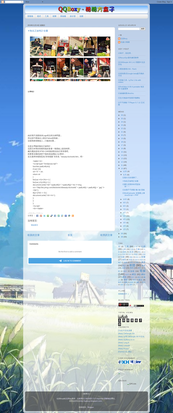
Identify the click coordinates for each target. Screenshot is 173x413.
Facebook (37, 216)
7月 (124, 209)
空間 (143, 254)
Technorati (48, 216)
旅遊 (136, 260)
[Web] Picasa (123, 349)
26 (122, 115)
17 (122, 145)
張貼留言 (34, 225)
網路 (124, 277)
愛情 (139, 268)
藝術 (131, 282)
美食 (131, 257)
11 (122, 165)
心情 (124, 249)
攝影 (137, 282)
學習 (134, 280)
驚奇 (143, 282)
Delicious (52, 216)
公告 (136, 247)
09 (122, 234)
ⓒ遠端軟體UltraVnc (126, 93)
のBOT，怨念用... (125, 53)
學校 (126, 280)
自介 (129, 254)
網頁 (134, 274)
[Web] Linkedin (124, 346)
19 (122, 138)
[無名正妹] (70, 80)
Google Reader (66, 216)
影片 (133, 277)
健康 (125, 262)
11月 (125, 175)
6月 (124, 213)
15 (122, 152)
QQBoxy (124, 39)
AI (126, 284)
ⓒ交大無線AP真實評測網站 (129, 98)
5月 (124, 216)
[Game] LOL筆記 (125, 352)
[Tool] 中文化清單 (125, 330)
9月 (124, 203)
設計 (124, 266)
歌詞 (127, 274)
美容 (137, 257)
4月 (124, 219)
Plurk (41, 216)
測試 (124, 268)
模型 (139, 277)
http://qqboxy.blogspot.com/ (91, 401)
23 (122, 125)
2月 (124, 226)
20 (122, 135)
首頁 (70, 235)
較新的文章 (34, 235)
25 (122, 119)
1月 (124, 229)
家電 (130, 260)
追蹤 (81, 16)
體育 (121, 284)
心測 (131, 249)
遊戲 (132, 271)
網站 (143, 274)
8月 (124, 206)
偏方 (119, 262)
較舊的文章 (106, 235)
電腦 (143, 270)
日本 (124, 252)
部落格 (30, 16)
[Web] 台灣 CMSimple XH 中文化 (131, 337)
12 (122, 162)
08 (122, 237)
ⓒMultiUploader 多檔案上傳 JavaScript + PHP (133, 194)
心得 (143, 246)
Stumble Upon (59, 216)
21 (122, 132)
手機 (137, 249)
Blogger (91, 407)
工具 (47, 16)
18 (122, 142)
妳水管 (73, 16)
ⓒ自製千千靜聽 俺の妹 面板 (133, 190)
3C (119, 247)
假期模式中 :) (123, 294)
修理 (124, 260)
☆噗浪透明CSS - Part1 (127, 69)
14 (122, 155)
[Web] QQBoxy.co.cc (126, 340)
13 (122, 158)
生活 (131, 252)
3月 (124, 223)
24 (122, 122)
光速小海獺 (125, 42)
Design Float (62, 216)
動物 (131, 262)
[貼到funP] (130, 306)
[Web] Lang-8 (123, 343)
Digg (55, 216)
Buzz (69, 216)
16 (122, 148)
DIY (131, 285)
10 (122, 168)
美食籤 (63, 16)
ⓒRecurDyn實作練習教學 (128, 58)
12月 (125, 171)
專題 (137, 262)
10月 (125, 199)
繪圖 (125, 282)
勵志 (140, 280)
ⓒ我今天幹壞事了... (130, 178)
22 (122, 128)
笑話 (141, 260)
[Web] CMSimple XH (126, 334)
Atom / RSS (73, 216)
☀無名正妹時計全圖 (38, 31)
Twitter (44, 216)
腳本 (125, 271)
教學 (143, 262)
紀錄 (123, 257)
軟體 (132, 265)
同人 (139, 252)
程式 (39, 16)
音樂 (143, 257)
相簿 (54, 16)
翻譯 (119, 282)
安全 (124, 254)
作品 (136, 254)
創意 (143, 266)
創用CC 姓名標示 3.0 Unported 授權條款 (95, 399)
